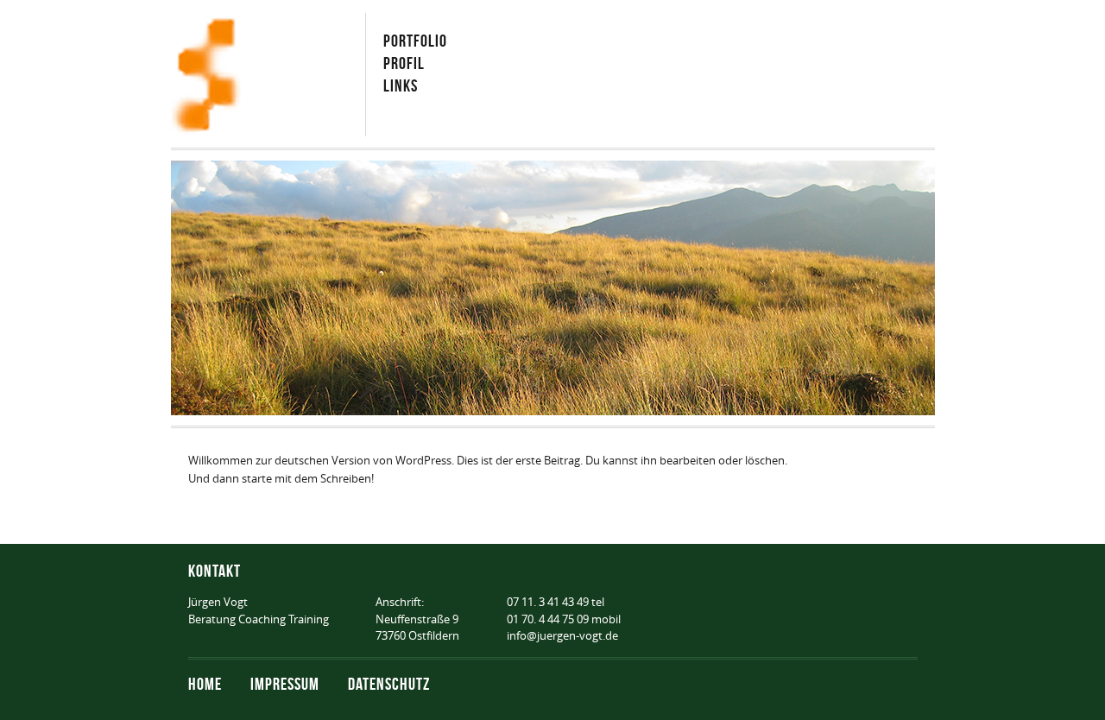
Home (205, 683)
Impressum (284, 683)
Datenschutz (389, 683)
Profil (404, 63)
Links (400, 85)
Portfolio (415, 40)
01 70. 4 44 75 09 (548, 619)
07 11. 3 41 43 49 (548, 601)
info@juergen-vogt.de (562, 635)
